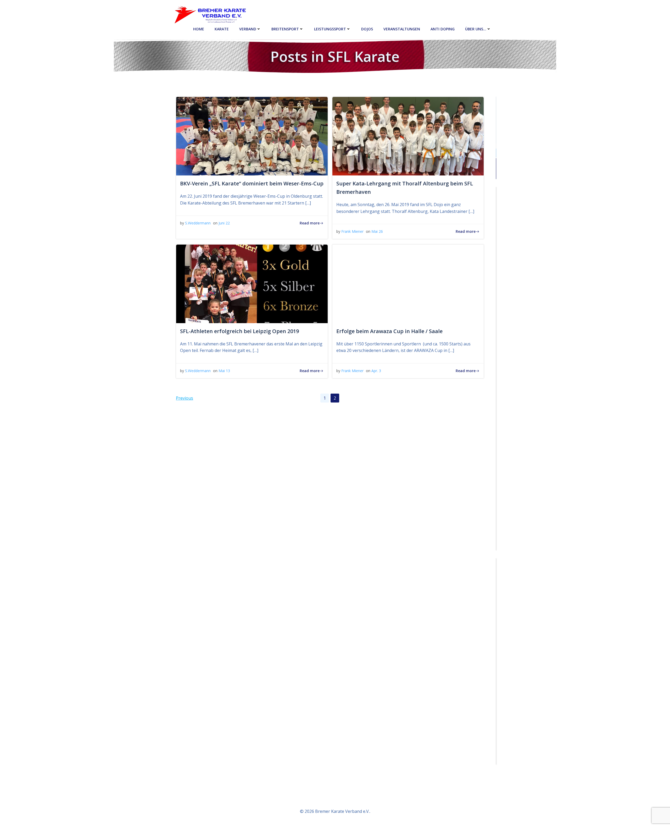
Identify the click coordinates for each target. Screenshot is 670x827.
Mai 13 (224, 370)
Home (198, 28)
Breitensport (285, 28)
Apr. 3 (376, 370)
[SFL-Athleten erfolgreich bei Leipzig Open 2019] (252, 283)
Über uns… (475, 28)
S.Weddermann (198, 222)
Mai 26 (377, 231)
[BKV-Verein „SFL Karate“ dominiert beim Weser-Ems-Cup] (252, 136)
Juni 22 (224, 222)
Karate (222, 28)
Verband (247, 28)
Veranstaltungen (401, 28)
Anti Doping (443, 28)
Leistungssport (330, 28)
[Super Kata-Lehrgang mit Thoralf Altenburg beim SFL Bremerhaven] (408, 136)
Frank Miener (352, 231)
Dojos (367, 28)
